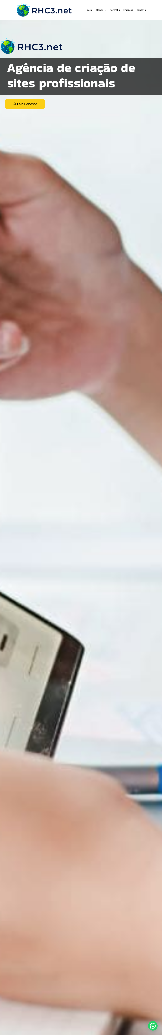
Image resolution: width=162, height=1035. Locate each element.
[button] (153, 1026)
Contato (141, 9)
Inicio (90, 9)
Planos (99, 9)
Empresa (128, 9)
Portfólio (115, 9)
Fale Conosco (27, 104)
